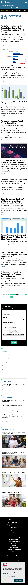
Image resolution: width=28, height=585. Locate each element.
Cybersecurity (5, 358)
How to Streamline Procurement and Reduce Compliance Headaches (13, 452)
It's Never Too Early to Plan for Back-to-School (13, 472)
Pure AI (14, 551)
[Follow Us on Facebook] (13, 7)
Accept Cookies (19, 580)
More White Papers (7, 422)
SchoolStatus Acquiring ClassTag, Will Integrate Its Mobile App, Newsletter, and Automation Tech (13, 201)
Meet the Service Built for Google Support (12, 411)
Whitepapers (7, 397)
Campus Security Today (14, 537)
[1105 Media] (14, 527)
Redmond (14, 553)
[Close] (22, 563)
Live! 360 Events (14, 543)
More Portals (5, 374)
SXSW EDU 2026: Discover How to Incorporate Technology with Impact (13, 432)
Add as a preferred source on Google (8, 5)
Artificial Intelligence (7, 354)
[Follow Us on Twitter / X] (15, 7)
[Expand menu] (26, 2)
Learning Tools (6, 362)
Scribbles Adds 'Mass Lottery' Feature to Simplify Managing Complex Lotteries (12, 274)
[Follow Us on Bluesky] (11, 7)
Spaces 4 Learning (14, 560)
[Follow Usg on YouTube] (17, 7)
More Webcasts (6, 390)
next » (15, 297)
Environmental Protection (14, 541)
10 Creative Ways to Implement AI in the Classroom (12, 406)
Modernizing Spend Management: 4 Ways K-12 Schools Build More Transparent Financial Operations (13, 416)
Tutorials (12, 10)
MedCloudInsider (14, 547)
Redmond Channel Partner (14, 556)
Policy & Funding (6, 366)
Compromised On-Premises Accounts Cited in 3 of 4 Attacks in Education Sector (14, 68)
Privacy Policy (13, 327)
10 (11, 297)
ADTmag (14, 533)
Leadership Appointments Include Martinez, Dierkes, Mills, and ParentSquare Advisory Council (14, 181)
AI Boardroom (14, 531)
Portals (5, 351)
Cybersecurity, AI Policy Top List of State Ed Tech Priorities (14, 103)
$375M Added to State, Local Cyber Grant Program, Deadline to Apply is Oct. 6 (14, 254)
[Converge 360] (14, 522)
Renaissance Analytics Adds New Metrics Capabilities (13, 122)
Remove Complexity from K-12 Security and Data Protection (13, 400)
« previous (4, 294)
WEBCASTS (6, 381)
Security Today (14, 558)
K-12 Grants (18, 10)
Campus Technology (14, 539)
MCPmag (14, 545)
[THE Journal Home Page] (7, 2)
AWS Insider (14, 535)
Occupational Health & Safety (14, 549)
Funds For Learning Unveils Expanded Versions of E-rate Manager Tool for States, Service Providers (13, 29)
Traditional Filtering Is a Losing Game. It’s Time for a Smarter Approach (13, 385)
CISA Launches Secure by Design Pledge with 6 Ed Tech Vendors (13, 161)
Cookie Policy (5, 573)
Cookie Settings (12, 576)
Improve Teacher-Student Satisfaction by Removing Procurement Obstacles (12, 491)
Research (25, 10)
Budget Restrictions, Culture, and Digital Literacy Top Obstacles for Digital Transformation (13, 237)
